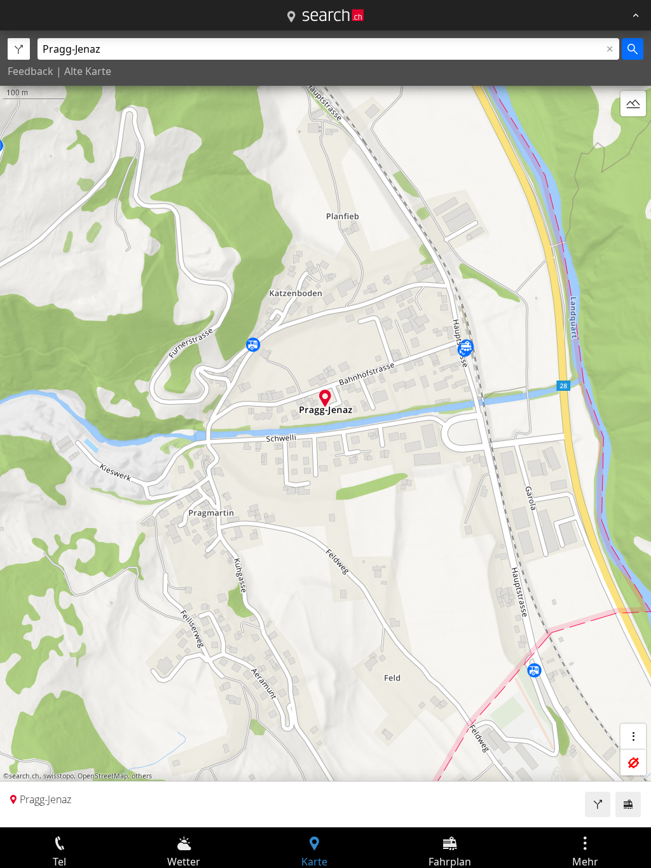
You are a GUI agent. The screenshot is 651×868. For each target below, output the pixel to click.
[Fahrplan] (628, 804)
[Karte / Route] (291, 17)
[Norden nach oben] (633, 134)
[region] (325, 429)
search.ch (24, 775)
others (142, 775)
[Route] (597, 804)
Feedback (30, 71)
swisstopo (58, 775)
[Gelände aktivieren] (633, 103)
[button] (325, 398)
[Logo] (333, 15)
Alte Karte (87, 71)
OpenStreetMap (103, 775)
